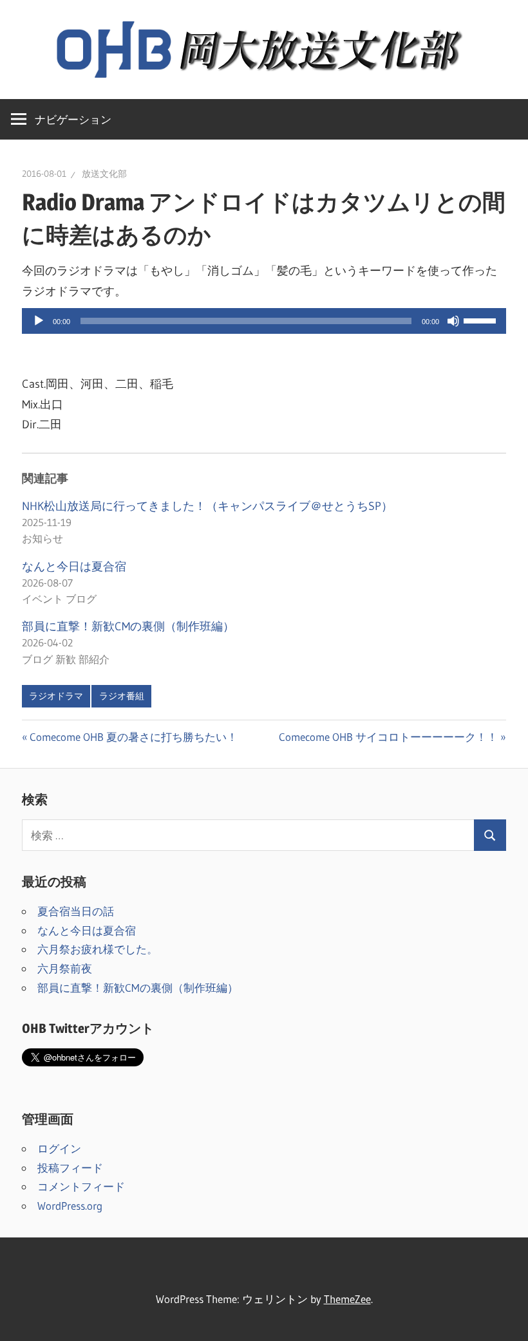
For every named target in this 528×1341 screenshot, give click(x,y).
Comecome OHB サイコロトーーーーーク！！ (388, 736)
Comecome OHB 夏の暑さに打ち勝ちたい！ (133, 736)
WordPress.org (69, 1205)
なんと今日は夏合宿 (74, 567)
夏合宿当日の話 (75, 911)
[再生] (38, 321)
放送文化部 (104, 173)
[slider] (482, 319)
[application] (264, 321)
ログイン (59, 1148)
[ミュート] (453, 321)
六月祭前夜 (64, 968)
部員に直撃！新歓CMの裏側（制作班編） (128, 626)
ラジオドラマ (56, 696)
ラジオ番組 (121, 696)
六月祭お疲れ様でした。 (97, 949)
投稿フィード (70, 1167)
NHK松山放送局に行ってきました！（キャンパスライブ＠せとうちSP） (207, 506)
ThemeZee (347, 1299)
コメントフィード (81, 1186)
